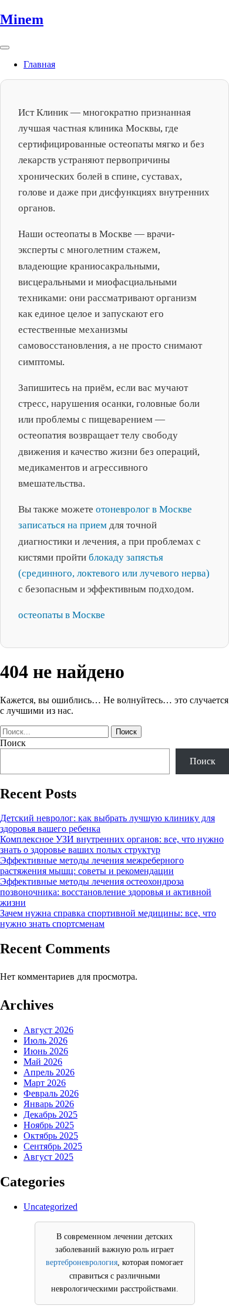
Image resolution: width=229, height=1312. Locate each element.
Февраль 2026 (51, 1093)
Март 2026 (44, 1083)
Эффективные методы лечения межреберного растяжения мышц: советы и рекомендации (92, 865)
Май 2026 (42, 1062)
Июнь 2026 (45, 1051)
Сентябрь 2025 (52, 1146)
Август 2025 (48, 1157)
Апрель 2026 (49, 1072)
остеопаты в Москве (61, 614)
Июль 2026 (45, 1040)
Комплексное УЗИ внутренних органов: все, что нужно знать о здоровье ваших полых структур (112, 844)
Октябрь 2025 (50, 1136)
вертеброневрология (81, 1262)
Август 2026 (48, 1030)
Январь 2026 (48, 1104)
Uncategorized (50, 1207)
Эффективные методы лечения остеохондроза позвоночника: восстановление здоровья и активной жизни (105, 892)
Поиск (13, 743)
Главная (39, 64)
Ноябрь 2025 (48, 1125)
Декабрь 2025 (50, 1114)
